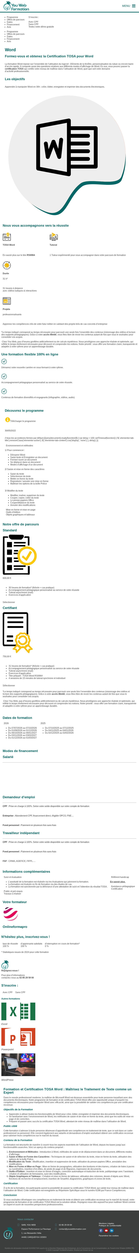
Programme (12, 17)
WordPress (7, 1080)
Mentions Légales (106, 1223)
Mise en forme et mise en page (20, 510)
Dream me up (88, 1250)
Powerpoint (7, 1049)
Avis (9, 27)
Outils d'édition (13, 512)
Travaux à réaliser (12, 894)
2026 (6, 723)
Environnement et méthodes (19, 445)
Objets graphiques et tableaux (20, 514)
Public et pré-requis (13, 891)
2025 (43, 723)
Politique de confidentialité (110, 1225)
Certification (117, 889)
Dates (9, 22)
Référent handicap (120, 877)
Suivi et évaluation (13, 877)
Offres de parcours (15, 19)
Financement (13, 24)
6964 (32, 255)
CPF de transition (12, 782)
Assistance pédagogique (123, 886)
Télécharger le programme (23, 421)
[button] (69, 445)
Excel (4, 1024)
